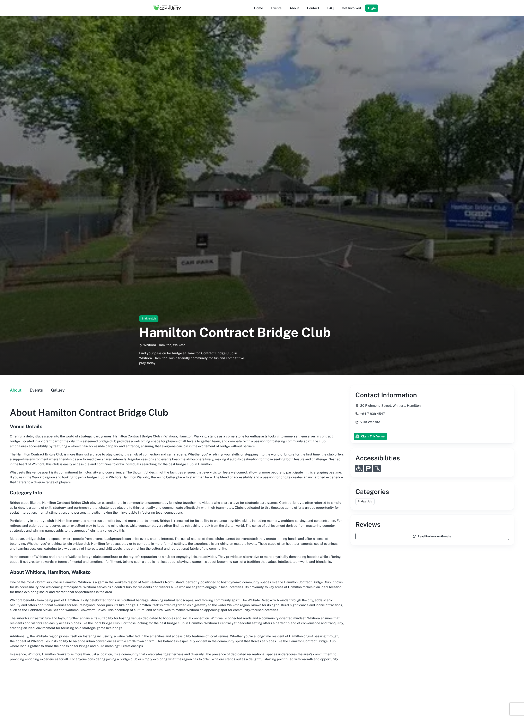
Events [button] (276, 8)
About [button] (294, 8)
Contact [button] (313, 8)
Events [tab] (36, 390)
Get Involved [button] (351, 8)
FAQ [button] (330, 8)
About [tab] (15, 390)
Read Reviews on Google (434, 536)
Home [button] (258, 8)
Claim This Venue (373, 436)
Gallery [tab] (58, 390)
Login (372, 8)
